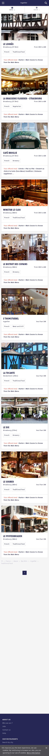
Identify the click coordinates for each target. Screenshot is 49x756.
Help (4, 733)
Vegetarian (17, 106)
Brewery (16, 161)
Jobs (4, 726)
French (6, 52)
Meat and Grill (18, 326)
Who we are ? (7, 723)
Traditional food (19, 52)
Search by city (7, 742)
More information (33, 753)
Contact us (6, 730)
